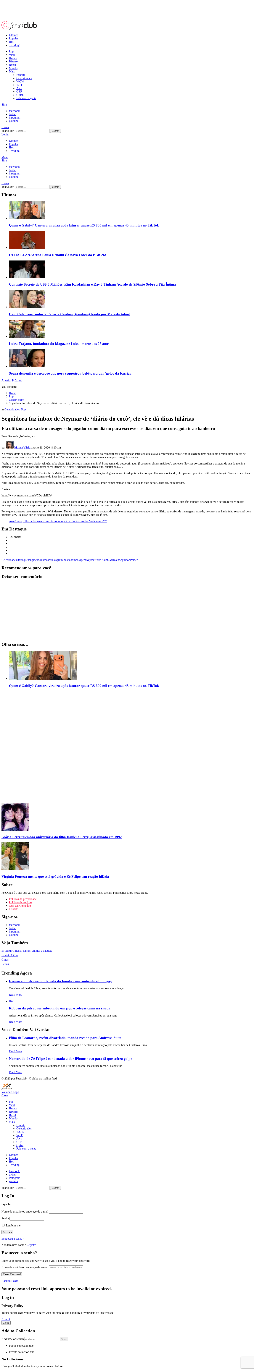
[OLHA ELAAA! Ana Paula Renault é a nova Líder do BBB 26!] (131, 240)
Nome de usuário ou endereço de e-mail (24, 1211)
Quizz (19, 94)
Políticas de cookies (20, 902)
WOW (20, 81)
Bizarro (13, 61)
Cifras (5, 959)
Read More (15, 994)
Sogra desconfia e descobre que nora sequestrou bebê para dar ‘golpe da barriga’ (71, 373)
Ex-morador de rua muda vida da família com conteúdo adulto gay (60, 981)
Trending (14, 45)
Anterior (6, 380)
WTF (19, 84)
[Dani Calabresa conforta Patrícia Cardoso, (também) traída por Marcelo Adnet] (131, 299)
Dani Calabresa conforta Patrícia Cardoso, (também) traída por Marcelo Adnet (69, 314)
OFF (19, 91)
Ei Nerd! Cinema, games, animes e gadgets (26, 950)
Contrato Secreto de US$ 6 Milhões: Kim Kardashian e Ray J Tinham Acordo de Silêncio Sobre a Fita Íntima (92, 284)
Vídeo (134, 559)
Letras (5, 964)
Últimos (13, 35)
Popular (13, 38)
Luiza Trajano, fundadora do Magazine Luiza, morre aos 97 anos (59, 344)
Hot (11, 41)
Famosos (46, 559)
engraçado (35, 559)
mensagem (79, 559)
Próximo (17, 380)
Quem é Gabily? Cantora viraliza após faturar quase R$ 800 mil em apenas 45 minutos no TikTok (84, 225)
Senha (5, 1218)
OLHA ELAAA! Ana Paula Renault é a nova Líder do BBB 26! (57, 255)
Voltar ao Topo (10, 1092)
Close (4, 1095)
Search (55, 131)
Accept (5, 1319)
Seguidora (125, 559)
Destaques (23, 559)
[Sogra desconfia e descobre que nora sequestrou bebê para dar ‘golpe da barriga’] (131, 358)
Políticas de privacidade (23, 899)
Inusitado (68, 559)
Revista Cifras (9, 955)
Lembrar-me (12, 1225)
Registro (31, 1245)
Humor (13, 58)
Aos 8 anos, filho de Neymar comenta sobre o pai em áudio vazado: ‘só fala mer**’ (58, 521)
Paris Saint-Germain (107, 559)
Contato (13, 909)
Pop (11, 51)
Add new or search (13, 1339)
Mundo (13, 68)
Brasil (12, 64)
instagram (57, 559)
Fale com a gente (26, 98)
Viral (12, 54)
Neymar (90, 559)
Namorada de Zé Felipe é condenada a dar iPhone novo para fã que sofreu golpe (70, 1059)
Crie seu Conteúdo (20, 905)
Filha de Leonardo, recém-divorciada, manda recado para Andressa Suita (65, 1038)
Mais (12, 71)
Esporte (20, 74)
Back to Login (9, 1280)
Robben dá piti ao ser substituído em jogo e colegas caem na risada (59, 1008)
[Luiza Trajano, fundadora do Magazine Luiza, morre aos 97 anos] (131, 329)
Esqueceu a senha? (12, 1238)
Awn (19, 88)
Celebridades (24, 78)
